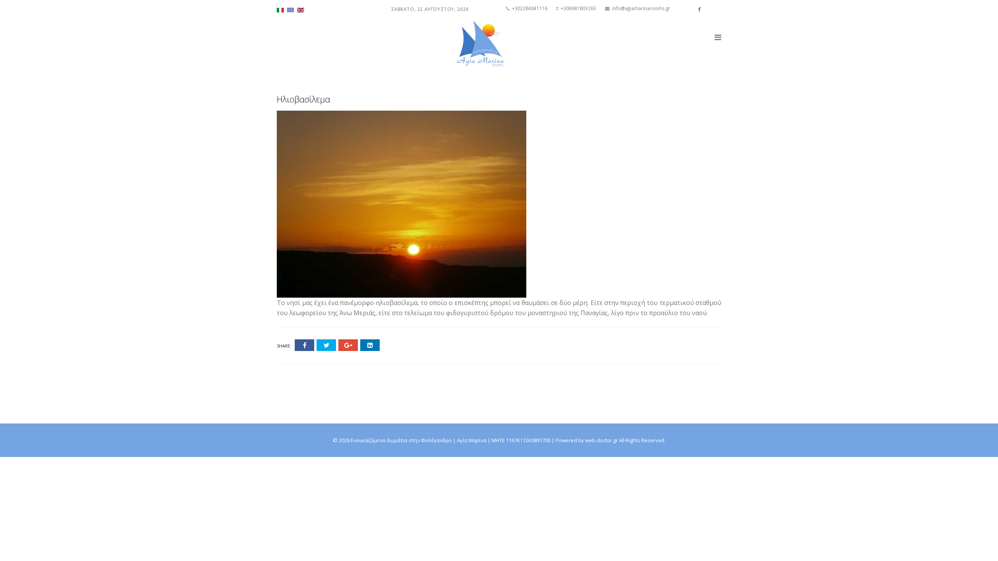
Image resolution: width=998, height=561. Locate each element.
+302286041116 (529, 8)
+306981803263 (578, 8)
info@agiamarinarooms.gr (641, 8)
